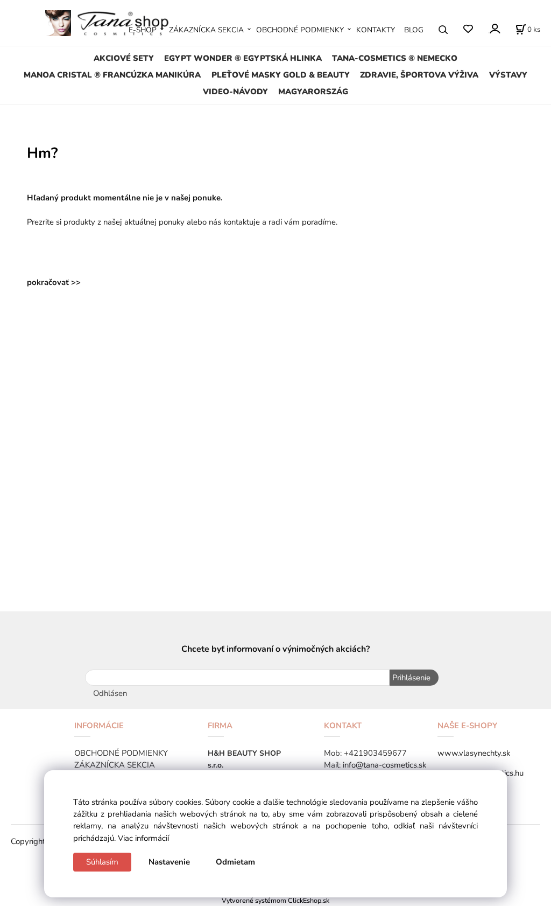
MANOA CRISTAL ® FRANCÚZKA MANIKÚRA (112, 74)
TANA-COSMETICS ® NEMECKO (394, 58)
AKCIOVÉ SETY (124, 58)
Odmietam (235, 861)
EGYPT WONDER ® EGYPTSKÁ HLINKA (243, 58)
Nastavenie (169, 861)
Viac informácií (143, 838)
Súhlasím (102, 861)
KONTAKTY (375, 30)
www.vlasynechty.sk (473, 753)
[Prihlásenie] (494, 29)
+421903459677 (375, 753)
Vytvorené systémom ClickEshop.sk (275, 900)
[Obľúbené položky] (468, 29)
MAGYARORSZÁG (313, 91)
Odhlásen (110, 693)
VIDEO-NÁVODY (235, 91)
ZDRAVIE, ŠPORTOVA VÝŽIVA (419, 74)
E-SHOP (143, 30)
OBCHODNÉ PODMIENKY (300, 30)
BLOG (413, 30)
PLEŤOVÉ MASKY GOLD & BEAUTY (280, 74)
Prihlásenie (411, 677)
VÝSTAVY (508, 74)
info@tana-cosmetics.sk (384, 764)
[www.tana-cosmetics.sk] (110, 22)
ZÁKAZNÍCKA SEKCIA (206, 30)
